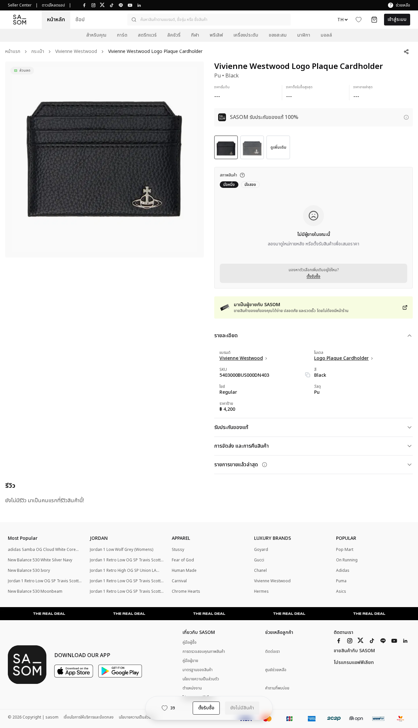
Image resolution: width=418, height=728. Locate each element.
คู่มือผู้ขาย (190, 660)
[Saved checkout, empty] (374, 19)
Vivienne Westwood (76, 52)
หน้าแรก (12, 52)
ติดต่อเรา (272, 651)
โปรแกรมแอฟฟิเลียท (354, 662)
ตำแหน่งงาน (192, 688)
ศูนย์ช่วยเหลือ (275, 670)
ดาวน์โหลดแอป (53, 5)
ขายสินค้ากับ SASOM (354, 651)
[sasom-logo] (19, 19)
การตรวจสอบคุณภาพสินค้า (204, 651)
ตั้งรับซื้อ (313, 276)
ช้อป (80, 20)
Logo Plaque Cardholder (341, 358)
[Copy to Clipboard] (307, 374)
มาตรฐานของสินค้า (198, 669)
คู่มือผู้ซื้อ (190, 642)
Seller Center (20, 5)
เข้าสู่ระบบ (397, 19)
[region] (104, 159)
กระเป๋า (37, 52)
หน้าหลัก (56, 20)
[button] (209, 19)
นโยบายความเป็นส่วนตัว (201, 679)
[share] (406, 51)
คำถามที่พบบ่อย (277, 688)
